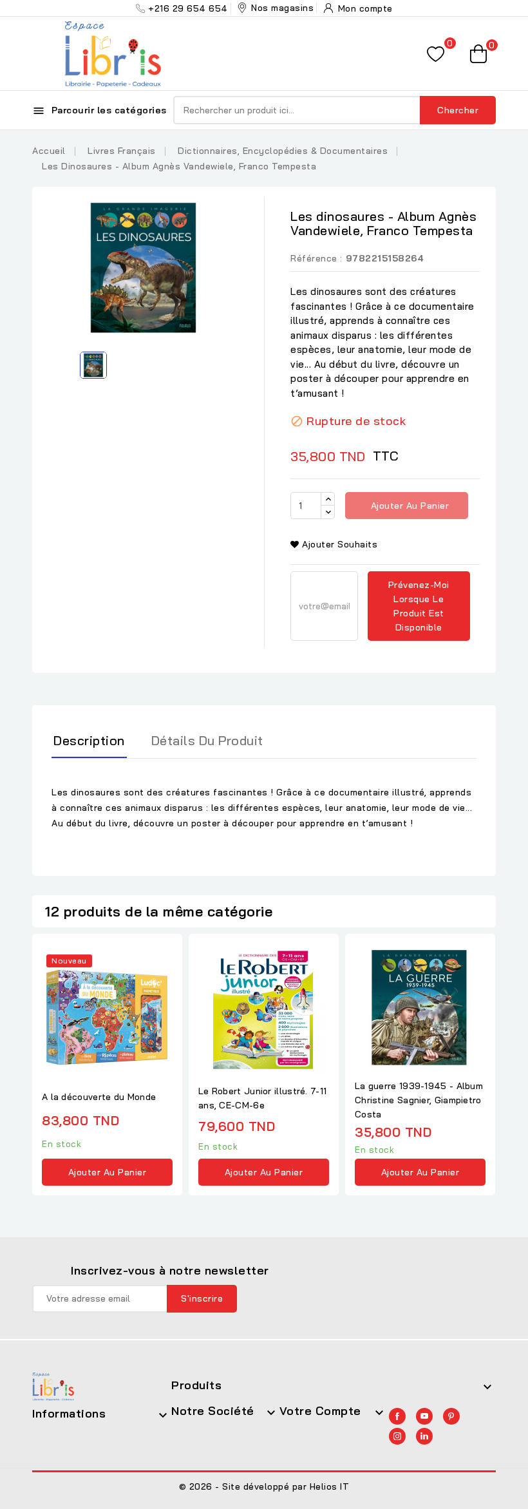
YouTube (424, 1416)
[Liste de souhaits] (435, 53)
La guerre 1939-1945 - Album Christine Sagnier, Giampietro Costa (419, 1100)
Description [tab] (89, 740)
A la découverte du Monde (99, 1097)
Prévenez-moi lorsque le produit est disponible (418, 606)
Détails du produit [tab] (207, 740)
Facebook (397, 1416)
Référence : (316, 258)
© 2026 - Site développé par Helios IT (264, 1486)
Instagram (397, 1436)
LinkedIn (424, 1436)
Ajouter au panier (408, 505)
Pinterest (451, 1416)
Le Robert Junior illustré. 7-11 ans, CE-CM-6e (262, 1098)
